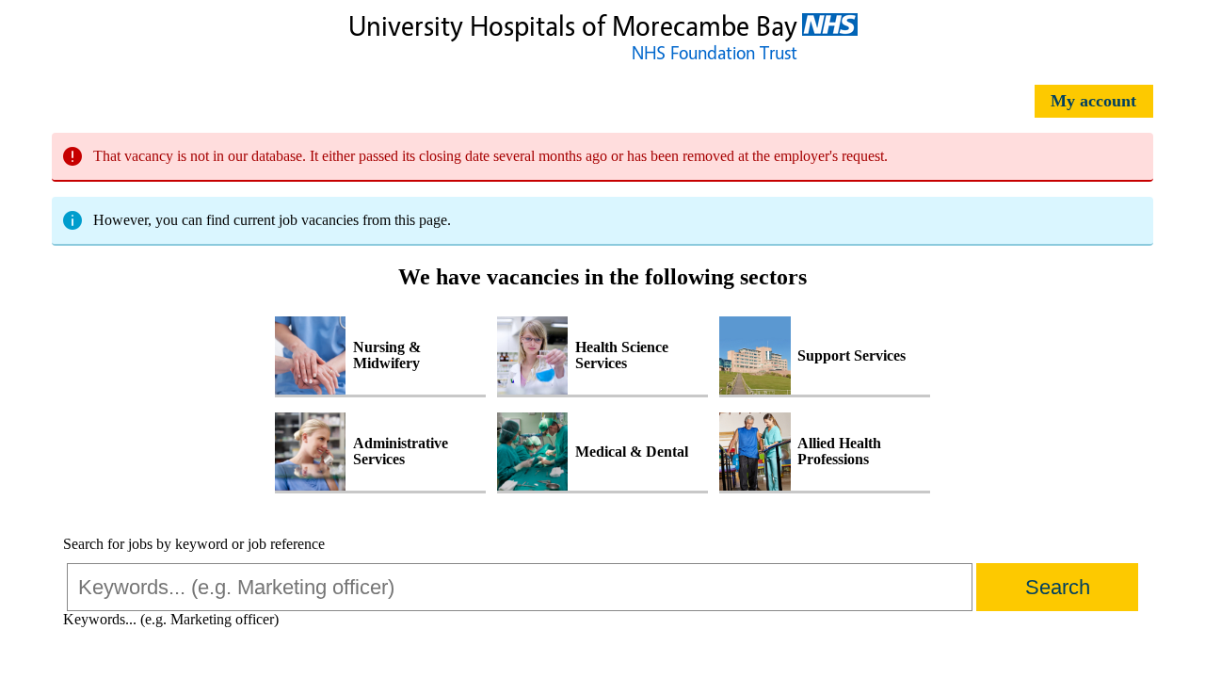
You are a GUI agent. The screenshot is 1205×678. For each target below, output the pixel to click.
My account (1093, 100)
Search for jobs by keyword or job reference (194, 544)
